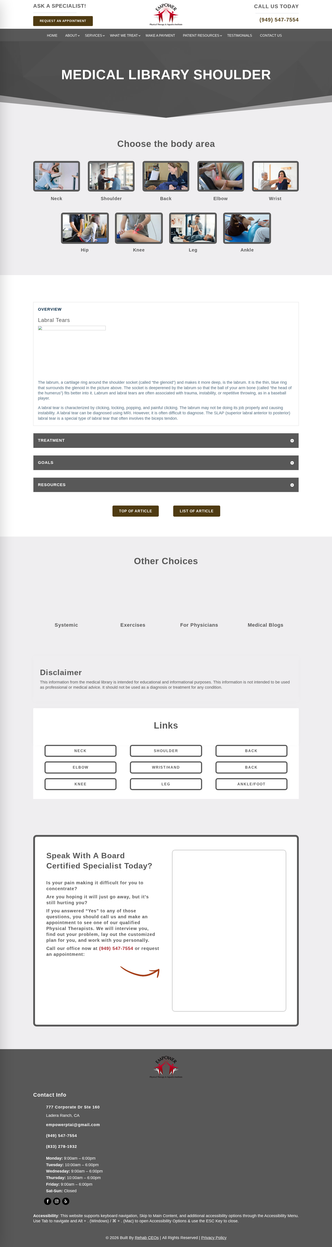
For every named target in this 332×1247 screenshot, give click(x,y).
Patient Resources (201, 35)
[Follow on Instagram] (56, 1201)
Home (52, 35)
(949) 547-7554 (116, 948)
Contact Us (271, 35)
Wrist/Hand (166, 767)
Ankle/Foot (251, 784)
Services (93, 35)
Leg (165, 784)
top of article (135, 511)
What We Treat (124, 35)
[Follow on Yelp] (65, 1201)
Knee (81, 784)
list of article (197, 511)
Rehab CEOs (147, 1237)
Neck (80, 751)
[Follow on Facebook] (47, 1201)
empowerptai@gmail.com (73, 1124)
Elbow (81, 767)
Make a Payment (160, 35)
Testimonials (239, 35)
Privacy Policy (214, 1237)
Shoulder (166, 751)
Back (251, 751)
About (71, 35)
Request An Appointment (63, 21)
